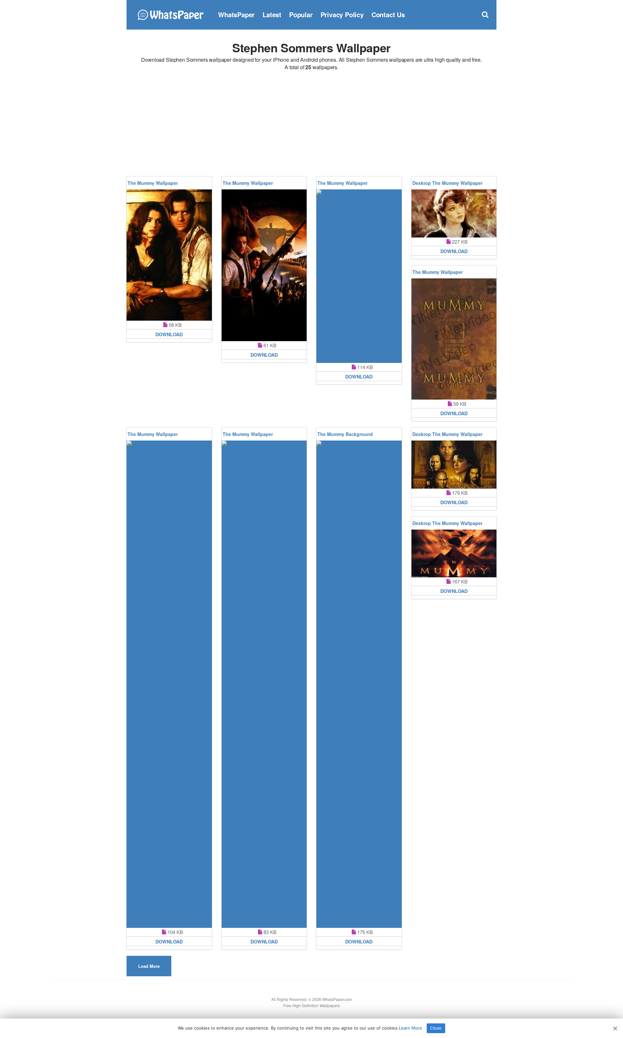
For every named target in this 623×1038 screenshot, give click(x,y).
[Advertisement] (311, 124)
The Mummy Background (345, 434)
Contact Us (388, 14)
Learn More (410, 1028)
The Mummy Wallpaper (153, 183)
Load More (149, 966)
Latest (272, 14)
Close (436, 1028)
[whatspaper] (170, 14)
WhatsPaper (236, 14)
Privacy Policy (342, 14)
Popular (301, 14)
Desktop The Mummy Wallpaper (447, 183)
